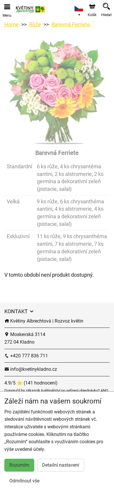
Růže (35, 24)
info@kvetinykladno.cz (33, 369)
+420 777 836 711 (28, 356)
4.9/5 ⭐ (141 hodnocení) (31, 383)
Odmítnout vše (24, 481)
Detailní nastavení (60, 465)
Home (11, 24)
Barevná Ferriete (70, 24)
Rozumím (19, 465)
